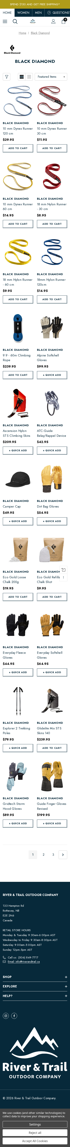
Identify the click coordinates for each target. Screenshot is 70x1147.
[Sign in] (53, 21)
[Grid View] (21, 77)
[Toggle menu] (5, 21)
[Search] (15, 21)
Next (63, 855)
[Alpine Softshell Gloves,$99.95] (52, 328)
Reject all (35, 1133)
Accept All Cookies (35, 1141)
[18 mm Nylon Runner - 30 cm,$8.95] (52, 177)
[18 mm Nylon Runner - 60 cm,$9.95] (18, 252)
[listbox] (51, 77)
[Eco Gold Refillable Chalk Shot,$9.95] (52, 550)
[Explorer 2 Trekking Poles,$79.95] (18, 701)
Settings (35, 1124)
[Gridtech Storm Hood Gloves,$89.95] (18, 776)
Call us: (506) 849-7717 (23, 957)
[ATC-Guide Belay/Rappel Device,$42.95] (52, 403)
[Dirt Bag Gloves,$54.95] (52, 479)
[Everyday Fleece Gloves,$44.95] (18, 625)
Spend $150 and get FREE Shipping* (35, 4)
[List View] (29, 77)
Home (7, 13)
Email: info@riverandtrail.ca (24, 962)
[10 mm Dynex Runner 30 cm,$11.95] (52, 101)
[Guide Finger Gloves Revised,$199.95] (52, 776)
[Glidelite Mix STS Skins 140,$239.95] (52, 701)
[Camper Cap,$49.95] (18, 479)
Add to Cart (18, 148)
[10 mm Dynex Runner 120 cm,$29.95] (18, 101)
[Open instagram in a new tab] (6, 1016)
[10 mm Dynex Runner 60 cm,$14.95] (18, 177)
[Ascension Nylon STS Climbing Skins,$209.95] (18, 403)
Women (23, 13)
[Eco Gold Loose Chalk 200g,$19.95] (18, 550)
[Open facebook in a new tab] (14, 1016)
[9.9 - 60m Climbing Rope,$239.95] (18, 328)
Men (38, 13)
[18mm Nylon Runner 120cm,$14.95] (52, 252)
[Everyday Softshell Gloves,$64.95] (52, 625)
